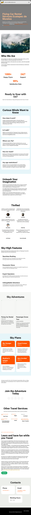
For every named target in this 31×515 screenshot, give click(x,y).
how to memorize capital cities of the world (11, 469)
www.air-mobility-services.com (10, 2)
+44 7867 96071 (6, 25)
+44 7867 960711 (6, 490)
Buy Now (4, 472)
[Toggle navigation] (28, 2)
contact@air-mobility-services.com (21, 24)
